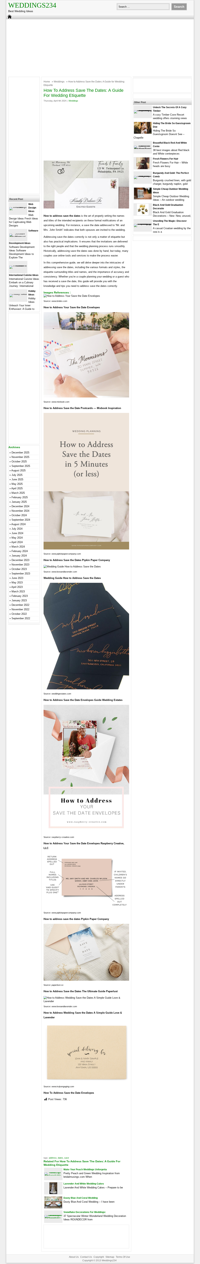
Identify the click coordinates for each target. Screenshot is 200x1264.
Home (47, 81)
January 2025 (19, 501)
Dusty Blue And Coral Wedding (80, 1198)
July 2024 (17, 528)
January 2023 (19, 600)
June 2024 (17, 533)
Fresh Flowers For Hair (165, 158)
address (53, 1158)
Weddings (59, 81)
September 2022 (21, 618)
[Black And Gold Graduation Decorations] (143, 214)
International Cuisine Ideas (23, 275)
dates (60, 1158)
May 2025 (17, 483)
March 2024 (18, 546)
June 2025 (17, 479)
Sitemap (109, 1257)
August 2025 (18, 470)
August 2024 (18, 524)
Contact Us (86, 1257)
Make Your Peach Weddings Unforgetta (85, 1169)
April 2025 (17, 488)
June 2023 (17, 578)
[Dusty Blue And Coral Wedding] (53, 1207)
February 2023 (20, 595)
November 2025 (20, 457)
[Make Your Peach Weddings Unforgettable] (53, 1175)
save (66, 1158)
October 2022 (19, 613)
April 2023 (17, 587)
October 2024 (19, 515)
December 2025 (20, 452)
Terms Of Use (123, 1257)
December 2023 (20, 560)
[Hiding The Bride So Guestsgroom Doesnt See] (143, 132)
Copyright (99, 1257)
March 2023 (18, 591)
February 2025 (20, 497)
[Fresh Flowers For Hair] (142, 168)
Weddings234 (32, 5)
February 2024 (20, 551)
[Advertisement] (100, 47)
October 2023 (19, 569)
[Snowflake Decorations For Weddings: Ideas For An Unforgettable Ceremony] (53, 1218)
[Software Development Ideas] (18, 236)
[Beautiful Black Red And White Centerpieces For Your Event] (143, 148)
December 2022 (20, 604)
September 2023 (21, 573)
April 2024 (17, 542)
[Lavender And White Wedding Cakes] (53, 1193)
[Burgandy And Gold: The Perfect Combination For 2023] (143, 175)
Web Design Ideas (32, 208)
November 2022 (20, 609)
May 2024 (17, 537)
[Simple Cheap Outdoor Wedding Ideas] (143, 198)
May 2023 (17, 582)
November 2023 (20, 564)
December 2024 (20, 506)
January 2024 (19, 555)
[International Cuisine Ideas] (18, 265)
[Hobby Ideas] (18, 293)
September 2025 (21, 466)
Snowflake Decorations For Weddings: (84, 1212)
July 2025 (17, 474)
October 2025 (19, 461)
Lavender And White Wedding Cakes (83, 1183)
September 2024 (21, 519)
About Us (74, 1257)
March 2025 (18, 492)
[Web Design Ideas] (18, 207)
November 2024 (20, 510)
